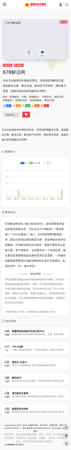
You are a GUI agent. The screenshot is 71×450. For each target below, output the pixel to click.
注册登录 (46, 96)
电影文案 (58, 96)
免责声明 (53, 425)
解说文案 (49, 100)
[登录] (60, 5)
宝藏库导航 (33, 425)
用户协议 (44, 425)
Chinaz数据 (19, 234)
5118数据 (45, 229)
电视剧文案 (21, 100)
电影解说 (7, 100)
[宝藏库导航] (35, 4)
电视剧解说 (35, 100)
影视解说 (19, 65)
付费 (23, 96)
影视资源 (8, 65)
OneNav (58, 428)
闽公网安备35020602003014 (36, 428)
